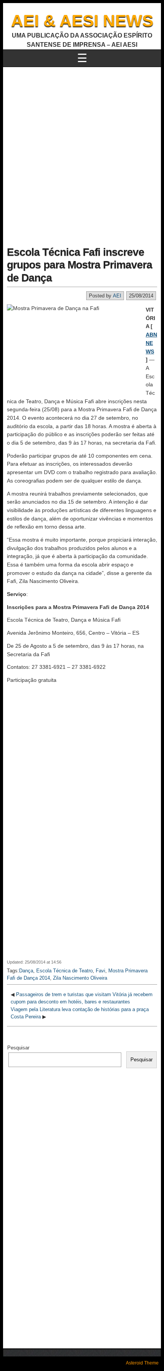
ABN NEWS (151, 343)
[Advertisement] (82, 153)
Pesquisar (18, 1048)
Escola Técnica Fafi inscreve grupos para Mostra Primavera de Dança (79, 265)
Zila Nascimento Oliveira (80, 978)
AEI (117, 296)
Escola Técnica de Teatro (64, 971)
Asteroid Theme (142, 1363)
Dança (26, 971)
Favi (100, 971)
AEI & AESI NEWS (82, 20)
